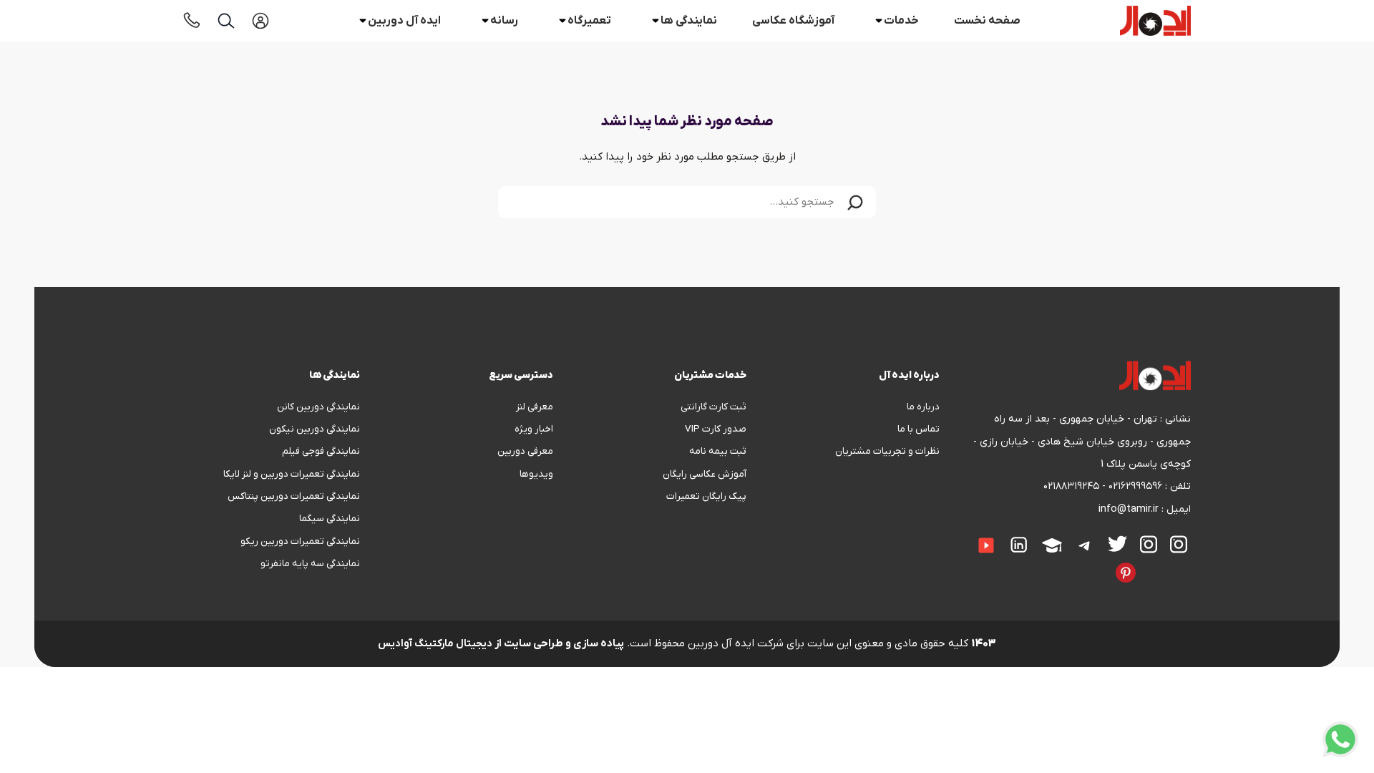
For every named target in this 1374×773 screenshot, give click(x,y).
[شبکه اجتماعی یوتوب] (986, 545)
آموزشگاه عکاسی (793, 21)
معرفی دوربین (525, 451)
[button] (855, 202)
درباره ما (923, 407)
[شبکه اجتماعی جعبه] (1089, 562)
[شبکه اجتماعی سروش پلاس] (1187, 562)
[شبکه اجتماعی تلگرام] (1084, 545)
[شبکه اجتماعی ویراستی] (1148, 562)
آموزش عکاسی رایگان (704, 474)
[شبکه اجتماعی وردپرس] (1051, 562)
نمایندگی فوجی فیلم (321, 451)
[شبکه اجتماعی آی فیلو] (1102, 562)
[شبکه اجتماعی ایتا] (950, 535)
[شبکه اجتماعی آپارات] (1052, 545)
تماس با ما (918, 429)
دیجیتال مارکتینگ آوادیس (435, 644)
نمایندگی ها (689, 21)
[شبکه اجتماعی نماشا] (1077, 562)
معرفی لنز (534, 407)
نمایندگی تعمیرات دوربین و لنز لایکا (291, 474)
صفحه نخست (987, 21)
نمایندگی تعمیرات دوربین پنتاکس (294, 496)
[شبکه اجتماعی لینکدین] (1019, 545)
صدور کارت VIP (715, 429)
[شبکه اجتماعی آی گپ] (963, 535)
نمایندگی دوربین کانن (318, 407)
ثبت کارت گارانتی (713, 407)
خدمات (901, 21)
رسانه (504, 21)
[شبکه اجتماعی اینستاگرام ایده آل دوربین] (1178, 544)
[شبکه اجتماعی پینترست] (1125, 572)
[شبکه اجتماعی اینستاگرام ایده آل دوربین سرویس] (1148, 544)
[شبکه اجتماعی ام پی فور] (1064, 562)
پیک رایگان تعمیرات (706, 496)
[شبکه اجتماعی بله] (1174, 562)
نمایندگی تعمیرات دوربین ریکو (300, 541)
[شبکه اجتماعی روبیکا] (1161, 562)
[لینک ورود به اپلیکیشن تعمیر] (260, 20)
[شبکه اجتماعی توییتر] (1117, 543)
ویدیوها (536, 474)
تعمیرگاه (589, 21)
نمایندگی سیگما (329, 518)
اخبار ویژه (534, 429)
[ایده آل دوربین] (1155, 21)
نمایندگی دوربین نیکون (314, 429)
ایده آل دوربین (404, 21)
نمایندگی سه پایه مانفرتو (310, 564)
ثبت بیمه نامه (717, 451)
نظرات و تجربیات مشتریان (887, 451)
